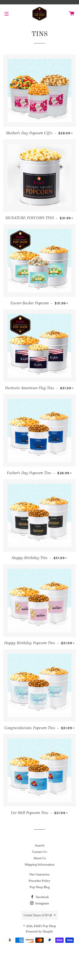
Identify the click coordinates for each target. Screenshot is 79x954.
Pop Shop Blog (40, 887)
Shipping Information (40, 864)
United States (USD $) (37, 915)
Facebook (42, 897)
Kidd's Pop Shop (45, 926)
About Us (39, 858)
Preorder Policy (39, 881)
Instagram (41, 903)
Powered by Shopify (39, 931)
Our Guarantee (39, 874)
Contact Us (39, 852)
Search (39, 845)
